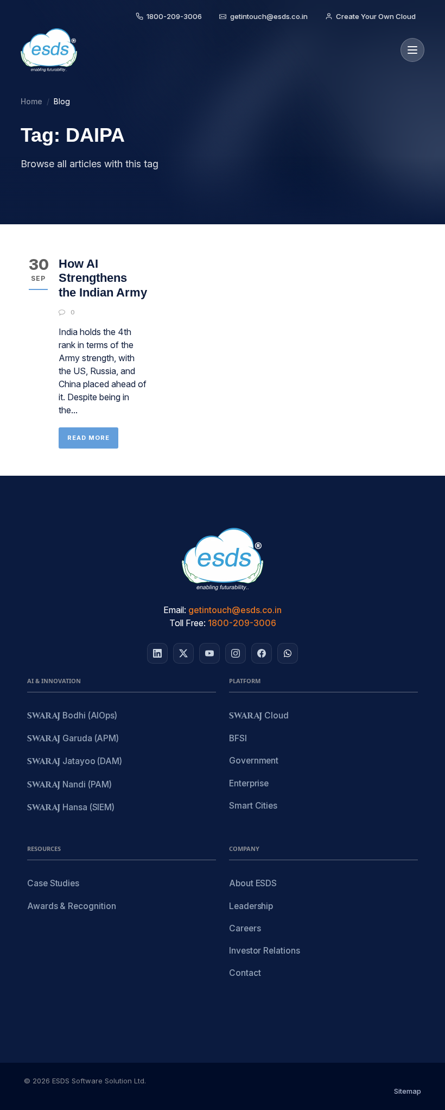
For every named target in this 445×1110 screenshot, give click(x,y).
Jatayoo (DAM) (74, 761)
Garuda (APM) (73, 739)
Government (253, 760)
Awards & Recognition (71, 906)
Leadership (251, 906)
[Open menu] (412, 50)
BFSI (238, 738)
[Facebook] (261, 653)
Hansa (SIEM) (71, 807)
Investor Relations (264, 950)
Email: (174, 609)
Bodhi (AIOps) (72, 716)
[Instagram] (235, 653)
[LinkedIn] (157, 653)
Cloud (259, 716)
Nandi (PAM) (69, 785)
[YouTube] (209, 653)
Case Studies (53, 883)
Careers (244, 928)
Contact (244, 973)
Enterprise (249, 783)
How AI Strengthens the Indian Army (103, 278)
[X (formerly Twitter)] (183, 653)
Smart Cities (253, 805)
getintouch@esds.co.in (235, 609)
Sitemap (407, 1091)
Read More (88, 438)
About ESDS (253, 883)
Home (31, 101)
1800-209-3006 (242, 622)
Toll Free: (187, 622)
